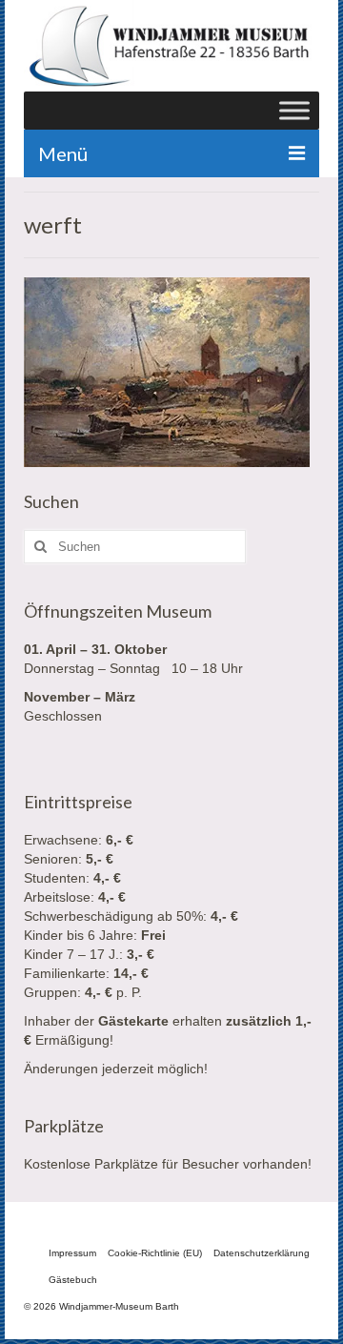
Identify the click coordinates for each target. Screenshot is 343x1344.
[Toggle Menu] (294, 111)
